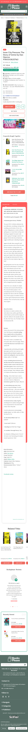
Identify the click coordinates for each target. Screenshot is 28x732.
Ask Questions (14, 115)
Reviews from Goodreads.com (18, 519)
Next (25, 615)
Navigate (6, 702)
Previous (23, 615)
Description (5, 204)
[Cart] (26, 6)
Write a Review (14, 62)
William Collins (11, 459)
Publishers (6, 710)
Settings (4, 728)
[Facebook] (8, 696)
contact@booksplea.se (8, 688)
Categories (7, 706)
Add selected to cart (14, 192)
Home (2, 17)
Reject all (11, 728)
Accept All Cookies (21, 728)
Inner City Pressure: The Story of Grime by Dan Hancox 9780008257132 (18, 151)
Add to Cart (18, 626)
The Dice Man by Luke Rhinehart (18, 618)
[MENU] (2, 7)
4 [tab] (17, 606)
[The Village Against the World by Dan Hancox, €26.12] (19, 538)
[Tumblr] (5, 696)
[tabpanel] (6, 549)
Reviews (15, 204)
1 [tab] (10, 606)
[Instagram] (3, 696)
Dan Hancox (10, 453)
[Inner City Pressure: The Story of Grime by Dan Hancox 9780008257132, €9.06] (7, 538)
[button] (14, 123)
